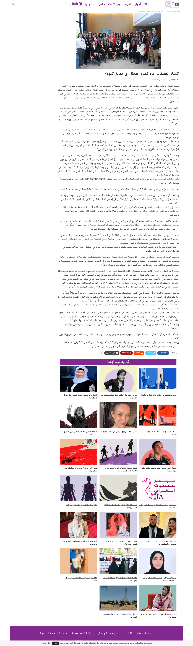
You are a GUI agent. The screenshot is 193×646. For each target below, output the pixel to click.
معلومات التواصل (108, 633)
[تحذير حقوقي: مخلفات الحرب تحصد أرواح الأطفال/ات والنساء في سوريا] (118, 452)
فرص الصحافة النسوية (53, 633)
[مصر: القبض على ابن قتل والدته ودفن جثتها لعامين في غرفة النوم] (118, 525)
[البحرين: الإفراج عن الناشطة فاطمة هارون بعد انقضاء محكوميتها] (157, 561)
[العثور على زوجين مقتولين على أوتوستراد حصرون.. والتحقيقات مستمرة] (157, 525)
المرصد (127, 4)
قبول (55, 643)
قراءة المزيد (46, 643)
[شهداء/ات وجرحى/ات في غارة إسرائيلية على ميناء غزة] (78, 452)
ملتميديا (90, 4)
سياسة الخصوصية (82, 633)
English (71, 4)
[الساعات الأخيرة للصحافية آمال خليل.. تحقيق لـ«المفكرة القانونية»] (78, 415)
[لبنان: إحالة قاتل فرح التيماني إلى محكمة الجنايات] (118, 415)
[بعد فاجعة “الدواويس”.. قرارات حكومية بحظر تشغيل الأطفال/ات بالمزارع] (118, 598)
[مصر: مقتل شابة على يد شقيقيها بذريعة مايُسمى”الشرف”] (78, 488)
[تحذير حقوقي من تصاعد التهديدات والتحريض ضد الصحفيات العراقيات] (157, 488)
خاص (101, 4)
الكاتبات (127, 633)
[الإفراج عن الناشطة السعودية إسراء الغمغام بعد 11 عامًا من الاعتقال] (78, 525)
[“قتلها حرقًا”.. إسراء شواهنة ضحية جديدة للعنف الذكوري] (157, 415)
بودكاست (114, 4)
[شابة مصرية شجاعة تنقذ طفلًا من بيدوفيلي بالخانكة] (78, 561)
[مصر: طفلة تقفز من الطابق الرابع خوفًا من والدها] (157, 379)
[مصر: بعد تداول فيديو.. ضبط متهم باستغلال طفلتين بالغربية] (118, 488)
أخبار (138, 4)
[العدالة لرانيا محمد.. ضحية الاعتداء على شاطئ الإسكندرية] (78, 379)
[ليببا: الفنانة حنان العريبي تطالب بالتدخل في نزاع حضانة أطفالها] (157, 598)
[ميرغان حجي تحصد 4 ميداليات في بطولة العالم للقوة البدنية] (157, 452)
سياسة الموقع (145, 633)
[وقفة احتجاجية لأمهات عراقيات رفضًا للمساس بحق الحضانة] (118, 561)
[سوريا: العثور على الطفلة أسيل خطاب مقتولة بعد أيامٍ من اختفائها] (118, 379)
